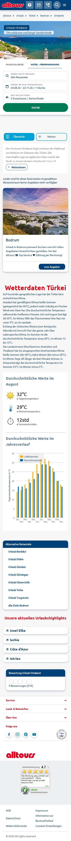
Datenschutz (13, 818)
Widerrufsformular (16, 825)
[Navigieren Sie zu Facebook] (9, 734)
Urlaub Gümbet (17, 566)
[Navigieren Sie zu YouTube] (34, 734)
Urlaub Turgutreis (18, 597)
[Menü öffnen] (64, 5)
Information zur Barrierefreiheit (45, 818)
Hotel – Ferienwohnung (45, 64)
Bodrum (12, 240)
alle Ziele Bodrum (18, 605)
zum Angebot (52, 266)
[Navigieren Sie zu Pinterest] (26, 734)
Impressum (42, 810)
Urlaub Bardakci (17, 551)
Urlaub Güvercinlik (18, 582)
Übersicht (19, 136)
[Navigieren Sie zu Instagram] (17, 734)
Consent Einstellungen (49, 825)
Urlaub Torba (15, 590)
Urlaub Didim (15, 559)
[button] (35, 700)
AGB (8, 810)
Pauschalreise (14, 64)
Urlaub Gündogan (18, 574)
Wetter (51, 136)
